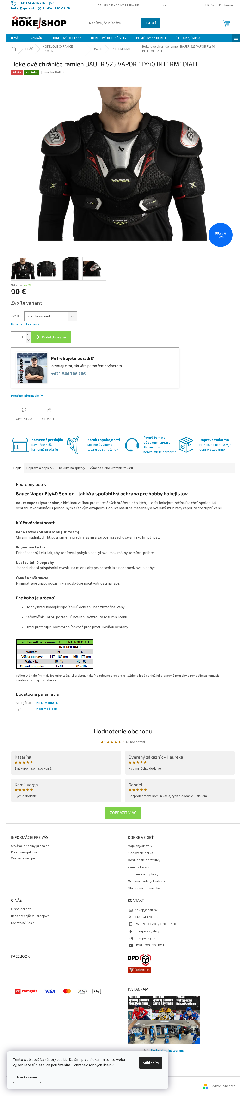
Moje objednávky (140, 846)
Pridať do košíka (54, 337)
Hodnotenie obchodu (123, 731)
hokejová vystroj (147, 931)
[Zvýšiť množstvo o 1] (28, 334)
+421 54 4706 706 (147, 917)
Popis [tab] (17, 468)
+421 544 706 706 (68, 374)
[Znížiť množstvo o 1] (28, 340)
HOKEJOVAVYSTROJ (149, 945)
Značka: (54, 72)
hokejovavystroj (146, 938)
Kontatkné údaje (23, 923)
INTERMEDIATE (47, 702)
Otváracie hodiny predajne (118, 5)
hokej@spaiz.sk (146, 910)
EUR (207, 5)
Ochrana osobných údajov (92, 1065)
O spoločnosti (21, 909)
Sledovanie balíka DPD (144, 853)
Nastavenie (27, 1077)
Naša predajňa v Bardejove (30, 916)
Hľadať (150, 23)
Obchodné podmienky (144, 888)
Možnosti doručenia (25, 324)
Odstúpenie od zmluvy (144, 860)
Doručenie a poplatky (143, 874)
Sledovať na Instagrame (167, 1050)
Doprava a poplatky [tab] (40, 468)
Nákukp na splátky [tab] (72, 468)
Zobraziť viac (123, 812)
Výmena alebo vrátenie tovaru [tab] (111, 468)
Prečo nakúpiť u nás (25, 852)
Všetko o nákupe (23, 858)
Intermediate (46, 708)
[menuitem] (15, 38)
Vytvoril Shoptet (223, 1086)
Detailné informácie (25, 395)
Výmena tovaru (138, 867)
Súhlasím (151, 1063)
